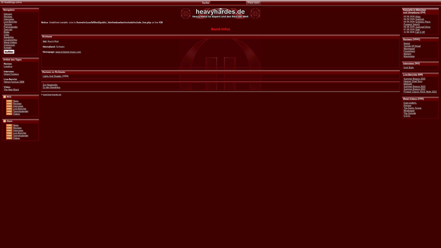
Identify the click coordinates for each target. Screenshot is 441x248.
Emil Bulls (409, 67)
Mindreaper (409, 110)
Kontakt (8, 47)
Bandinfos (9, 37)
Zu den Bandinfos (51, 87)
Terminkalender (20, 111)
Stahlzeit (419, 19)
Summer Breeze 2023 (414, 86)
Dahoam (8, 14)
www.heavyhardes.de (52, 95)
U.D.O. (407, 116)
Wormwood (409, 48)
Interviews (408, 63)
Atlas (418, 16)
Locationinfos (10, 40)
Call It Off (420, 32)
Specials (8, 29)
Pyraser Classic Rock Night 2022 (420, 91)
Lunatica (8, 66)
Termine (8, 24)
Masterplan (409, 56)
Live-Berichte (410, 74)
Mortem (407, 54)
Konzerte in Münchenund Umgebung (414, 11)
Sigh (417, 29)
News (16, 101)
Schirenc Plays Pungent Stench (417, 23)
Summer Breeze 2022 (414, 89)
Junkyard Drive (422, 27)
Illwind (407, 43)
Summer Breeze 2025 (414, 79)
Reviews (407, 39)
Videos (16, 114)
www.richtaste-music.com (68, 52)
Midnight (408, 84)
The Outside (410, 113)
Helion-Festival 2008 (14, 82)
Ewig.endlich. (410, 103)
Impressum (9, 45)
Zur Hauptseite (50, 85)
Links (6, 34)
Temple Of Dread (412, 46)
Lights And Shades (52, 76)
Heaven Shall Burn (413, 81)
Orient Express (11, 74)
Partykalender (11, 27)
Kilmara (407, 105)
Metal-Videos (410, 98)
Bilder (6, 32)
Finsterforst (409, 51)
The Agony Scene (412, 108)
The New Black (11, 89)
